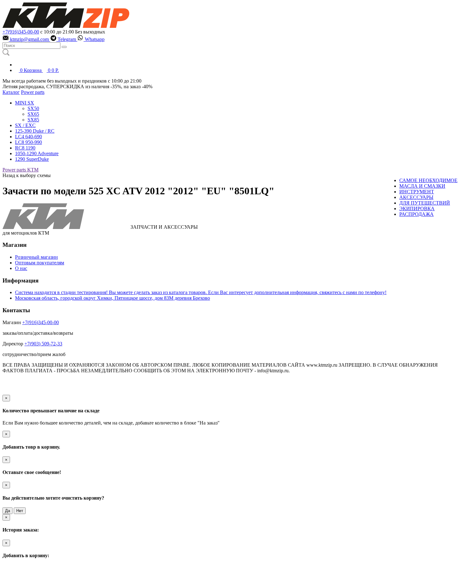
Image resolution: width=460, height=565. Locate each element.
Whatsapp (94, 39)
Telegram (66, 39)
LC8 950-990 (28, 142)
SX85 (33, 119)
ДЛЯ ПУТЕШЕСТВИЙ (424, 203)
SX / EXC (25, 125)
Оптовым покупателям (39, 262)
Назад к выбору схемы (27, 175)
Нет (19, 510)
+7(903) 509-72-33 (43, 343)
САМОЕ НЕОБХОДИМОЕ (428, 180)
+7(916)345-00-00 (21, 31)
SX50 (33, 108)
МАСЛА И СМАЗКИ (422, 186)
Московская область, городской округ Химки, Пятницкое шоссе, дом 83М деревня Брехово (112, 298)
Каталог (11, 92)
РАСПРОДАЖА (416, 214)
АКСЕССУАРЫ (416, 197)
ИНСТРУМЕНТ (416, 191)
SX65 (33, 114)
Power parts (32, 92)
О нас (21, 268)
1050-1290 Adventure (37, 153)
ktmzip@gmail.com (29, 39)
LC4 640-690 (28, 136)
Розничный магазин (36, 257)
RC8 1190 (25, 147)
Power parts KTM (20, 169)
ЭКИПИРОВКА (417, 208)
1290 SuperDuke (32, 159)
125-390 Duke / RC (34, 131)
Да (7, 510)
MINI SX (24, 102)
